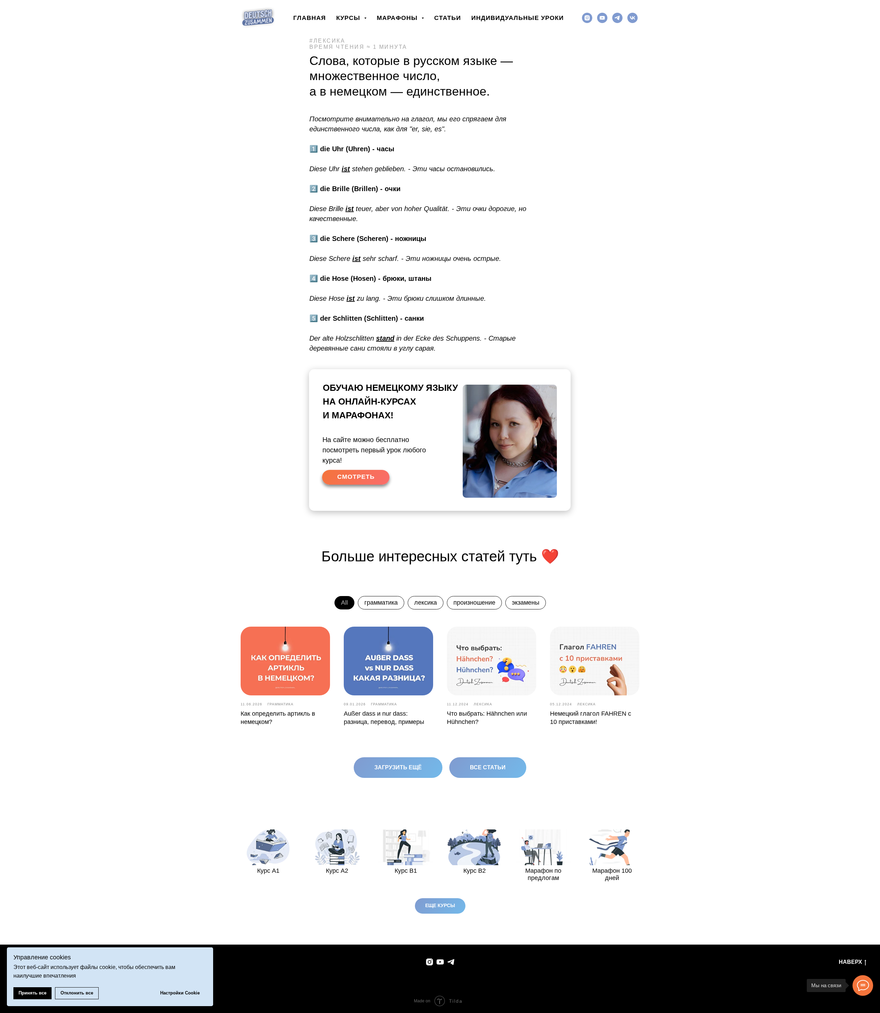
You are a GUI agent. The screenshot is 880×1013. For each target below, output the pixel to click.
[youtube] (602, 18)
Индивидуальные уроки (517, 17)
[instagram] (587, 18)
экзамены (525, 602)
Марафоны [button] (398, 17)
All (344, 602)
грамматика (381, 602)
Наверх (850, 962)
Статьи (447, 17)
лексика (425, 602)
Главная (309, 17)
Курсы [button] (349, 17)
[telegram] (617, 18)
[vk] (632, 18)
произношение (474, 602)
